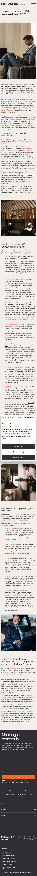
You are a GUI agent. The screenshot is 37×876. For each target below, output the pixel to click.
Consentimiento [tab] (7, 417)
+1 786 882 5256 (10, 868)
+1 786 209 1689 (11, 859)
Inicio (10, 791)
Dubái (26, 367)
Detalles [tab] (18, 417)
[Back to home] (12, 4)
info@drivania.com (8, 853)
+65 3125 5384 (11, 865)
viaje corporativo (14, 688)
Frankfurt (28, 279)
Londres (20, 121)
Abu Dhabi (31, 403)
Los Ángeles (13, 121)
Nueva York (26, 121)
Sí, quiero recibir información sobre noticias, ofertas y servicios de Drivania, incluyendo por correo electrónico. (15, 782)
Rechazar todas (18, 457)
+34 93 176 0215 (10, 856)
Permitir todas (18, 446)
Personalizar (17, 452)
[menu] (33, 3)
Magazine (21, 791)
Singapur (4, 123)
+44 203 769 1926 (11, 862)
